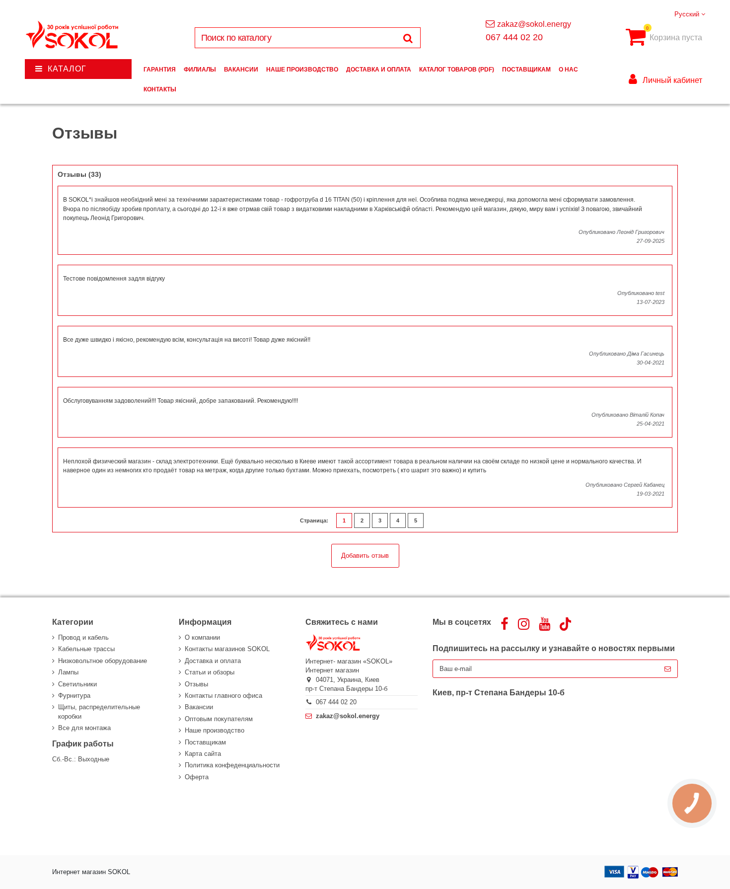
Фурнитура (74, 695)
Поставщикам (205, 742)
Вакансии (199, 707)
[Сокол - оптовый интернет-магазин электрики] (73, 35)
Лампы (68, 672)
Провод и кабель (83, 637)
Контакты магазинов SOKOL (227, 649)
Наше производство (214, 730)
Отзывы (196, 684)
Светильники (77, 684)
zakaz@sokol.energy (534, 24)
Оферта (197, 777)
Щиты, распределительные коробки (99, 711)
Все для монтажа (84, 728)
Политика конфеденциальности (232, 765)
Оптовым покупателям (219, 719)
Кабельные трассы (86, 649)
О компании (202, 637)
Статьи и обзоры (209, 672)
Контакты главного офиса (223, 695)
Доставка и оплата (213, 661)
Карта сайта (203, 753)
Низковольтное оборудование (102, 661)
